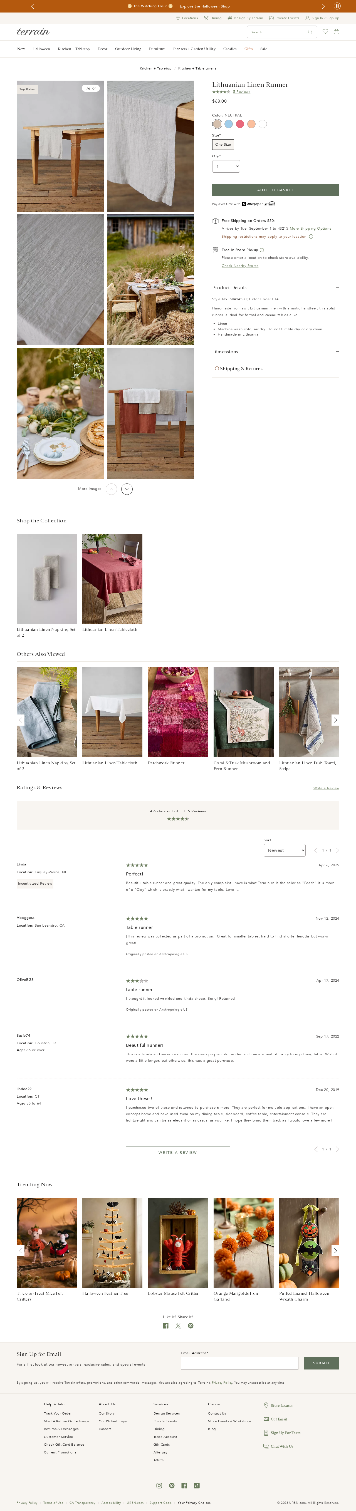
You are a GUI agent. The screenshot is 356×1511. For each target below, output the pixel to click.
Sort (267, 840)
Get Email (279, 1419)
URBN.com (135, 1503)
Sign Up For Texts (285, 1433)
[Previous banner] (32, 6)
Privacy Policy (222, 1383)
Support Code (161, 1503)
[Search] (310, 32)
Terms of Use (53, 1503)
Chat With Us (282, 1446)
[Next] (127, 489)
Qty (215, 156)
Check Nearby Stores (240, 266)
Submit (321, 1363)
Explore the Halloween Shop (205, 6)
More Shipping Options (311, 228)
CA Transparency (82, 1503)
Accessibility (111, 1503)
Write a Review (326, 788)
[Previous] (111, 489)
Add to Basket (275, 190)
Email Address (194, 1353)
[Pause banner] (337, 6)
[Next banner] (323, 6)
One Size (223, 144)
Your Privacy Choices (194, 1503)
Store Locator (282, 1405)
